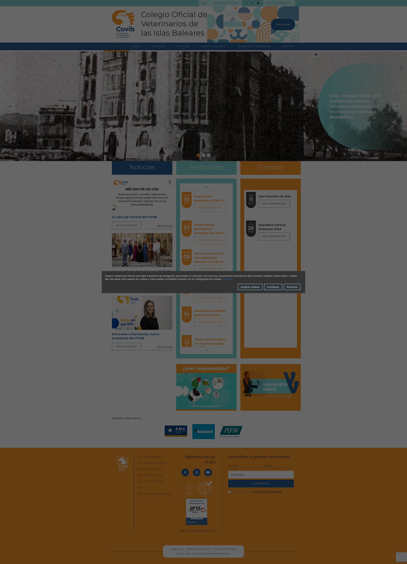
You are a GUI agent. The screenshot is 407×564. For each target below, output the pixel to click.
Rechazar (292, 286)
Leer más (227, 278)
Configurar (273, 286)
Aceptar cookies (250, 286)
